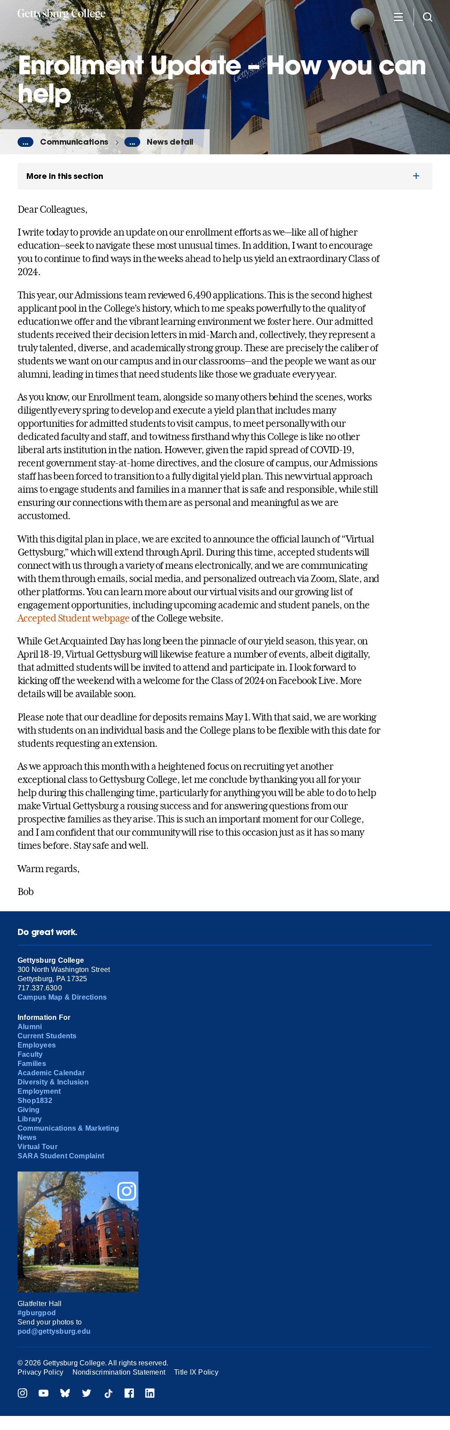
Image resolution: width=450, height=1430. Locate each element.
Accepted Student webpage (74, 618)
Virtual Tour (38, 1146)
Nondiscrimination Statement (119, 1372)
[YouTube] (43, 1394)
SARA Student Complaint (61, 1156)
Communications (74, 142)
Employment (39, 1091)
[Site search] (427, 16)
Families (32, 1063)
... (25, 142)
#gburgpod (37, 1313)
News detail (170, 142)
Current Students (47, 1036)
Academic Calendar (51, 1073)
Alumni (30, 1026)
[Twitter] (86, 1394)
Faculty (30, 1054)
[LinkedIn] (150, 1394)
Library (30, 1119)
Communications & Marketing (68, 1128)
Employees (37, 1045)
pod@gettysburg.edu (54, 1331)
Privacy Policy (40, 1372)
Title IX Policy (196, 1372)
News (27, 1137)
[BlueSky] (65, 1394)
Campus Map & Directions (62, 997)
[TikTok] (108, 1394)
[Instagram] (22, 1394)
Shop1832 (35, 1100)
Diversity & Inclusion (53, 1082)
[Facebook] (129, 1394)
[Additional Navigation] (398, 16)
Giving (29, 1109)
